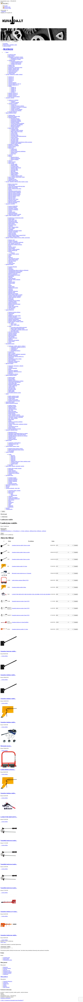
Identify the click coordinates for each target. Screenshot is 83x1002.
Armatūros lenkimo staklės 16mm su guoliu (21, 559)
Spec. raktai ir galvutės (13, 418)
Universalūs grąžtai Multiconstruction (18, 136)
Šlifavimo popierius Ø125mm (14, 193)
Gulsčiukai (10, 367)
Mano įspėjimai (6, 987)
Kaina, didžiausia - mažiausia (40, 530)
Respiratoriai (10, 502)
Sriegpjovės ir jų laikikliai (13, 145)
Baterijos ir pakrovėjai (12, 273)
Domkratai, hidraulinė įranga (11, 429)
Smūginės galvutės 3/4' (13, 94)
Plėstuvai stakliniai (14, 159)
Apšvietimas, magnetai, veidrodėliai (15, 417)
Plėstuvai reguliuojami (15, 158)
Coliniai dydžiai (11, 73)
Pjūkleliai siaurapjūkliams (13, 319)
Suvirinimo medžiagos (12, 478)
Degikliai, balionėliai (12, 316)
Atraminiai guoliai (14, 462)
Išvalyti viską (4, 516)
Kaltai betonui (11, 313)
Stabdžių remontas (12, 405)
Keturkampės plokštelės (16, 119)
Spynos (9, 342)
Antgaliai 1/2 (13, 104)
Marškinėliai (10, 506)
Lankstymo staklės (12, 233)
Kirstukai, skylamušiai (12, 241)
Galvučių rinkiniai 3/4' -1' (13, 84)
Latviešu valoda (7, 8)
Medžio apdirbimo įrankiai (11, 375)
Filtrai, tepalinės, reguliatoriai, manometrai (16, 354)
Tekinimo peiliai (11, 115)
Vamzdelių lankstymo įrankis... (9, 840)
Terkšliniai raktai (11, 60)
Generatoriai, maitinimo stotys (12, 484)
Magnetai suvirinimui (12, 480)
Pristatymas (5, 967)
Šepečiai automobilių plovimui (14, 428)
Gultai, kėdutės (11, 422)
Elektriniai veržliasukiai (13, 291)
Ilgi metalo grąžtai (14, 139)
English (6, 5)
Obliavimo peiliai (11, 388)
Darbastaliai (10, 469)
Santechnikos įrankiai (10, 402)
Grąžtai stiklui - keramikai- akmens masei (19, 329)
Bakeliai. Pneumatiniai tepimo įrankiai (16, 449)
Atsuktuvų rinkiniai (15, 102)
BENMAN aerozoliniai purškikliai (15, 421)
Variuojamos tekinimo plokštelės (17, 123)
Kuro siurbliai (11, 450)
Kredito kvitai (6, 983)
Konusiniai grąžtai (14, 135)
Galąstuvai (10, 288)
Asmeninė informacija (7, 981)
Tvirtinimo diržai (11, 212)
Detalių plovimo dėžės (12, 471)
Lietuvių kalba (7, 7)
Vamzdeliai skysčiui (12, 179)
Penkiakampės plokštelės (16, 121)
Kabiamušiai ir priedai (12, 362)
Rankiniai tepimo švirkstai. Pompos (15, 448)
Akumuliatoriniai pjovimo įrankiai (15, 271)
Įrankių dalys (11, 298)
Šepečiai (10, 189)
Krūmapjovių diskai (12, 200)
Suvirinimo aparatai (12, 477)
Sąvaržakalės (11, 299)
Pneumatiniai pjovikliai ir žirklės (14, 358)
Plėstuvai (10, 156)
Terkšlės (10, 86)
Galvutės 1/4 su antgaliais (16, 110)
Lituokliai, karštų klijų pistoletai (14, 295)
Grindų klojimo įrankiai (13, 259)
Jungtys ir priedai (11, 353)
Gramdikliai (10, 229)
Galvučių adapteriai (12, 82)
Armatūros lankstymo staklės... (9, 935)
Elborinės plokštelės (15, 126)
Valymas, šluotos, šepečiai (13, 253)
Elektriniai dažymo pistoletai (14, 300)
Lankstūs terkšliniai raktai (16, 62)
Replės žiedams (11, 223)
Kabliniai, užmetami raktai (13, 68)
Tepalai (9, 420)
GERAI (3, 511)
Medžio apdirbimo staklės (13, 396)
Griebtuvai (10, 154)
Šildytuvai (8, 485)
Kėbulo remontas (11, 413)
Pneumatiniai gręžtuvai (15, 350)
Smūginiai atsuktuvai (12, 111)
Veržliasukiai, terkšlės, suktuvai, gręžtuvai (16, 346)
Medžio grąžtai (11, 390)
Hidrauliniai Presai (12, 436)
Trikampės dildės (14, 168)
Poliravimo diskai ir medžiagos (14, 192)
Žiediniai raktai (11, 65)
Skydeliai (10, 482)
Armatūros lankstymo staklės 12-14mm (20, 629)
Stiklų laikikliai (11, 336)
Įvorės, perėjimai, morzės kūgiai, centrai (16, 177)
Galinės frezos (14, 149)
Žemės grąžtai (11, 305)
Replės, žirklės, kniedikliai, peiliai (12, 215)
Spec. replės (10, 410)
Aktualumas (3, 529)
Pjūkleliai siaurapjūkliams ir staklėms (15, 381)
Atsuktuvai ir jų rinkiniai (13, 100)
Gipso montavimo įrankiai (13, 258)
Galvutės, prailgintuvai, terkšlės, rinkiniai (14, 74)
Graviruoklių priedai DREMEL (14, 318)
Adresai (4, 984)
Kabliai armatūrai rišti (12, 250)
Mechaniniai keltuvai (12, 439)
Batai (12, 494)
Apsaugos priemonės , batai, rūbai (13, 488)
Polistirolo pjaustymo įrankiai (14, 304)
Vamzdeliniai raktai (12, 72)
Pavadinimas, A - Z (10, 530)
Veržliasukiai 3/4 (14, 348)
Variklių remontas (11, 407)
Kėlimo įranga (9, 440)
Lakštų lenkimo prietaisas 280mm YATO (20, 580)
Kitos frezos (13, 153)
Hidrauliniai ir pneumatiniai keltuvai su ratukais (18, 433)
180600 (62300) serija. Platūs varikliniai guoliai (20, 461)
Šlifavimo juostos (11, 198)
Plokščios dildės (14, 165)
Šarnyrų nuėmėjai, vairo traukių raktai (16, 415)
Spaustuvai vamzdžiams (13, 209)
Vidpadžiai (10, 496)
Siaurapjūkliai (11, 276)
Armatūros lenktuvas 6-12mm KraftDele (20, 622)
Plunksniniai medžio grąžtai (14, 384)
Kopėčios (8, 508)
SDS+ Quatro (14, 323)
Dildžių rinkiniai (14, 174)
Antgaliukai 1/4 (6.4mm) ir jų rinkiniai (19, 107)
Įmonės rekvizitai (6, 970)
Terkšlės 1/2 (13, 89)
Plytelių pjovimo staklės (13, 399)
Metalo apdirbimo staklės (13, 397)
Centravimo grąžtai (15, 138)
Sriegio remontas (11, 427)
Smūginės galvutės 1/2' (13, 93)
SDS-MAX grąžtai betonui (13, 332)
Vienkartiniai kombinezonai (14, 498)
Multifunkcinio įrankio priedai (14, 315)
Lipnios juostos (11, 341)
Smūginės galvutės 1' (12, 95)
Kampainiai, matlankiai (13, 370)
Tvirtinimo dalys (9, 509)
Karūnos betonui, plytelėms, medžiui (15, 321)
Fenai (9, 284)
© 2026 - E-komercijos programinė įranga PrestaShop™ (12, 1000)
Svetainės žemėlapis (7, 973)
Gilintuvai (10, 160)
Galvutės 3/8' (11, 77)
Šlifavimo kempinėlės (12, 202)
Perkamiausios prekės (7, 959)
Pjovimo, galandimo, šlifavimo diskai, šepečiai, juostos (17, 181)
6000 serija (13, 456)
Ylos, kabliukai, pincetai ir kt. (14, 243)
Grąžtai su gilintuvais (12, 385)
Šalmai (9, 501)
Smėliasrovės (11, 357)
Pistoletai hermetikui (12, 335)
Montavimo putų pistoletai (13, 340)
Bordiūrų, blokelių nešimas (13, 236)
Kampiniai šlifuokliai (12, 266)
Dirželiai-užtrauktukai (12, 213)
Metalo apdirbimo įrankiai (11, 112)
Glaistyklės (10, 262)
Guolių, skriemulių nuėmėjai (14, 414)
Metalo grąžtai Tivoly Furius (17, 131)
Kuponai (5, 986)
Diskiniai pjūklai (11, 281)
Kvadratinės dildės (14, 166)
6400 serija (13, 460)
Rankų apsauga (11, 491)
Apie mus (5, 969)
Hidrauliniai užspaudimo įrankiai (15, 230)
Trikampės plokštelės (15, 118)
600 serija (13, 455)
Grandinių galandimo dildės (16, 175)
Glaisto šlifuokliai (11, 278)
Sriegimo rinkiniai (12, 146)
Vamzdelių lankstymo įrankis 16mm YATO (20, 615)
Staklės (7, 393)
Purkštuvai (10, 257)
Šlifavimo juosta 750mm (13, 199)
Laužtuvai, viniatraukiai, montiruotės (15, 242)
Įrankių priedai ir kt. (10, 309)
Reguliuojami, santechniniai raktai (15, 67)
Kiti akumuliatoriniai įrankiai (14, 274)
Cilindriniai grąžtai (14, 129)
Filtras (2, 533)
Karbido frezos (14, 150)
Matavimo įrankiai (9, 363)
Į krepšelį (75, 545)
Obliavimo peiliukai (12, 334)
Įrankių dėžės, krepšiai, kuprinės (14, 468)
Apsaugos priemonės (12, 333)
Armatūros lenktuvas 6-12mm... (9, 911)
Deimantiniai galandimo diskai (14, 191)
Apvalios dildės (14, 164)
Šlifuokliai (10, 277)
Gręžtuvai (10, 267)
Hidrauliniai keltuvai (12, 432)
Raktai (7, 52)
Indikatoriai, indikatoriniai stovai (15, 371)
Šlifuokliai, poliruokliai (13, 355)
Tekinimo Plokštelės (12, 117)
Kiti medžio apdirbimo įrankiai (14, 392)
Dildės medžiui (11, 391)
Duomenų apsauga (7, 968)
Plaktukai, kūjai (11, 239)
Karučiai (10, 474)
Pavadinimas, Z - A (18, 530)
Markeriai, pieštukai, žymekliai (14, 320)
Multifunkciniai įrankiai (13, 287)
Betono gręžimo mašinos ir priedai (15, 294)
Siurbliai (10, 285)
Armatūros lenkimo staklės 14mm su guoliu (21, 552)
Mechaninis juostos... (6, 746)
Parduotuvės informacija (5, 998)
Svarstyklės (10, 445)
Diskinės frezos (14, 152)
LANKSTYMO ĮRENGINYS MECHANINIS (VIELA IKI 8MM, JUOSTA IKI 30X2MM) (31, 594)
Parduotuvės (5, 974)
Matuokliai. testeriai (12, 406)
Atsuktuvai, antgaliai (10, 97)
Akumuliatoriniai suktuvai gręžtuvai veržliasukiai (18, 270)
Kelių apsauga (11, 499)
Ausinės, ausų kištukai (12, 497)
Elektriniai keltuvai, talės (13, 443)
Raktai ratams (11, 419)
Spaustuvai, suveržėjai (10, 203)
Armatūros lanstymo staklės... (8, 651)
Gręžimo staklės (11, 398)
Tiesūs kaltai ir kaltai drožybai (14, 382)
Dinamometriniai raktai (13, 412)
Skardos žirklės (11, 286)
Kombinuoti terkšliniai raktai (17, 61)
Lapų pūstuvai (11, 308)
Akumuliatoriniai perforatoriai (14, 272)
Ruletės (9, 369)
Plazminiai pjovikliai (12, 483)
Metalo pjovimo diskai (12, 184)
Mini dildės (13, 171)
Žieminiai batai (14, 495)
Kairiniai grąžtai (14, 133)
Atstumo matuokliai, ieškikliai (14, 297)
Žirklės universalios (12, 234)
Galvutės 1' (10, 81)
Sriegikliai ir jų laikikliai (13, 144)
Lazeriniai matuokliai (12, 368)
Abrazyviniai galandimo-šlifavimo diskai (16, 186)
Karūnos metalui (14, 137)
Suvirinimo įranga (9, 475)
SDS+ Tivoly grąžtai (15, 325)
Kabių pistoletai (11, 248)
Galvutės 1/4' (11, 76)
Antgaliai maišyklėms (12, 337)
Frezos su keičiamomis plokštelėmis (18, 151)
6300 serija (13, 459)
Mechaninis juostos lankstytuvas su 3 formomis (21, 573)
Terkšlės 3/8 (13, 88)
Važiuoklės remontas (12, 409)
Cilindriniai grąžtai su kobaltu (17, 130)
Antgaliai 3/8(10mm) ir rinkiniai (17, 105)
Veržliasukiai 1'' (14, 349)
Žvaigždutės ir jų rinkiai (16, 59)
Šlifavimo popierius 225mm (14, 195)
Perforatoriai (10, 269)
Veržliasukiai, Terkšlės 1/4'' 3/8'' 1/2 (18, 347)
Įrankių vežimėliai (12, 470)
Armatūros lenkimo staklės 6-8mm (19, 587)
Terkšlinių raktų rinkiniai (16, 63)
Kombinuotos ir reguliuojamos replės (15, 217)
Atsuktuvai (13, 101)
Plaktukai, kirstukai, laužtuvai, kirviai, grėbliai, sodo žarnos (18, 237)
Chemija (7, 487)
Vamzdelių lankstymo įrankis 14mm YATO (20, 608)
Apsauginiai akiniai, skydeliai (14, 490)
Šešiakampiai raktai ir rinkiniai (17, 58)
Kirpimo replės (11, 219)
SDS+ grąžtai (11, 322)
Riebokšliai (10, 464)
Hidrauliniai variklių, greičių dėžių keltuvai (17, 434)
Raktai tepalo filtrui (12, 411)
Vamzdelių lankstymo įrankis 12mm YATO (20, 601)
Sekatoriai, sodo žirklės (13, 231)
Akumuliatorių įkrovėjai (13, 426)
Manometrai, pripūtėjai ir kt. (14, 361)
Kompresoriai (11, 351)
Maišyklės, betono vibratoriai (14, 279)
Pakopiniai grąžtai (14, 140)
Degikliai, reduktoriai (12, 481)
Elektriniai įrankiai (9, 264)
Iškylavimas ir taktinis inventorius (15, 244)
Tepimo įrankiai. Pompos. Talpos (12, 446)
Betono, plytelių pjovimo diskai (14, 188)
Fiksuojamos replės (12, 224)
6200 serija (13, 457)
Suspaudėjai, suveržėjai (13, 208)
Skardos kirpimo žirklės (13, 222)
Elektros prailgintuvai (12, 302)
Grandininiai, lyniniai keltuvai (14, 442)
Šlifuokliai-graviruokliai (13, 293)
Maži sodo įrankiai (12, 260)
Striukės (10, 503)
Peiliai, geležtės (11, 228)
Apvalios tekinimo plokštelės (17, 124)
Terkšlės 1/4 (13, 87)
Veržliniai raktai (11, 66)
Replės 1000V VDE (12, 220)
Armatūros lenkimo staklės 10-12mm (19, 566)
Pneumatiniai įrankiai (10, 343)
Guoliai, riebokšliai (9, 452)
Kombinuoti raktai (12, 54)
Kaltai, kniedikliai (12, 360)
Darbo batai (10, 492)
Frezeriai (10, 280)
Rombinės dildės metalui (16, 167)
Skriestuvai (10, 372)
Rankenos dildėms (14, 173)
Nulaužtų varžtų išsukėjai (16, 143)
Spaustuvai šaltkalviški (13, 206)
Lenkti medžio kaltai (12, 383)
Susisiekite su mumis (7, 971)
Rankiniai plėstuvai (15, 157)
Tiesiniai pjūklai (11, 283)
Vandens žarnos (11, 263)
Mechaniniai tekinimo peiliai (14, 116)
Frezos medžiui (11, 378)
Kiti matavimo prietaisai (13, 374)
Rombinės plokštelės (15, 122)
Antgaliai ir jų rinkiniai (13, 103)
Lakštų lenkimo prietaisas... (8, 769)
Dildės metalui (11, 163)
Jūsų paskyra (4, 976)
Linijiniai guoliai (14, 463)
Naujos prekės (6, 958)
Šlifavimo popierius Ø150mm (14, 194)
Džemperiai (10, 505)
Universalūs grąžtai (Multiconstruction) (19, 327)
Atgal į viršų (4, 942)
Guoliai (9, 454)
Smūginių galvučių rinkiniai (14, 96)
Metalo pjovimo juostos (13, 180)
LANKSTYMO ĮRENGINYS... (9, 817)
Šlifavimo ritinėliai (12, 196)
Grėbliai (10, 255)
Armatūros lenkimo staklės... (8, 675)
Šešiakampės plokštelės (15, 125)
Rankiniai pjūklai (11, 379)
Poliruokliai (10, 290)
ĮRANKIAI (8, 49)
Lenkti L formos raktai (12, 70)
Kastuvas (13, 252)
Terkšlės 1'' (13, 91)
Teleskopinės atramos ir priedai (14, 214)
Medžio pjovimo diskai (13, 187)
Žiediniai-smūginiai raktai (13, 69)
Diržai (9, 504)
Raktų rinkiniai (11, 55)
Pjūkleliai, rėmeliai (12, 246)
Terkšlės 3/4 (13, 90)
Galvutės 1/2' (11, 79)
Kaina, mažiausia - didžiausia (28, 530)
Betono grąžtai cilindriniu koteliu (17, 328)
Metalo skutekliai (14, 172)
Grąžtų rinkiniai (14, 132)
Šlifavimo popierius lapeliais (14, 201)
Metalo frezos (11, 147)
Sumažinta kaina (6, 957)
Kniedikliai (10, 226)
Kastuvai (10, 251)
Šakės (9, 256)
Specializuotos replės (12, 221)
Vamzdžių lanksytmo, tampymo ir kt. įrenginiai (17, 435)
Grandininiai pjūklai (12, 301)
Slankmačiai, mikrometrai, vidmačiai (15, 365)
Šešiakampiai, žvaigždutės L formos (15, 57)
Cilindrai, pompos (12, 438)
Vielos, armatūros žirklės (13, 227)
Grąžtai (9, 326)
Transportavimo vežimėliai (13, 473)
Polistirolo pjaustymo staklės (14, 400)
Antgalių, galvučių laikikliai (16, 109)
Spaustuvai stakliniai (12, 207)
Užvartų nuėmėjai (12, 161)
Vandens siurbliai (11, 307)
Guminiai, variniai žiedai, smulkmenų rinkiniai (17, 424)
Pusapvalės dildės (14, 170)
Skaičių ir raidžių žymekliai (13, 249)
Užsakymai (5, 982)
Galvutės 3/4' (11, 80)
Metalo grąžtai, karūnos (13, 128)
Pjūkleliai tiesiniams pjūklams (14, 312)
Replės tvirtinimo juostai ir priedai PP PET (17, 235)
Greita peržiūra (4, 656)
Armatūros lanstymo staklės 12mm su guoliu (21, 545)
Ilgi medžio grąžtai (14, 330)
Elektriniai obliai (11, 292)
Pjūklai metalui (11, 178)
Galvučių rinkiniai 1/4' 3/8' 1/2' (14, 83)
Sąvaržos (10, 210)
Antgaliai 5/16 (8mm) (15, 108)
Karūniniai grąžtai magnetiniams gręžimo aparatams (21, 142)
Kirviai (9, 245)
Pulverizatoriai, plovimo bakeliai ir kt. (16, 356)
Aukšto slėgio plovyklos (13, 306)
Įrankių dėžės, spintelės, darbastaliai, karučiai (15, 466)
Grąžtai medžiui (11, 386)
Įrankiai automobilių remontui (12, 403)
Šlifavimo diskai (11, 185)
